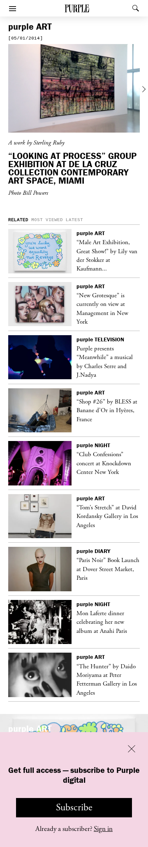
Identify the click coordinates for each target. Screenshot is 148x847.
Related (18, 219)
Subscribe (74, 807)
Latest (74, 219)
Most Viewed (47, 219)
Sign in (103, 828)
